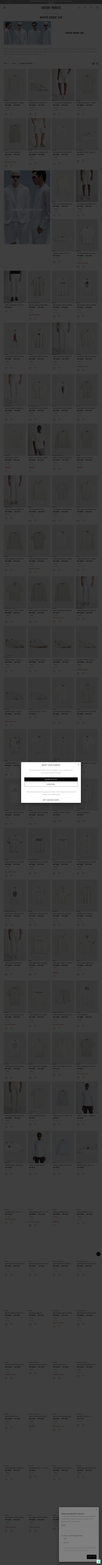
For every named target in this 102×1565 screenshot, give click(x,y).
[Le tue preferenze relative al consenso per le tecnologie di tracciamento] (98, 1561)
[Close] (78, 764)
